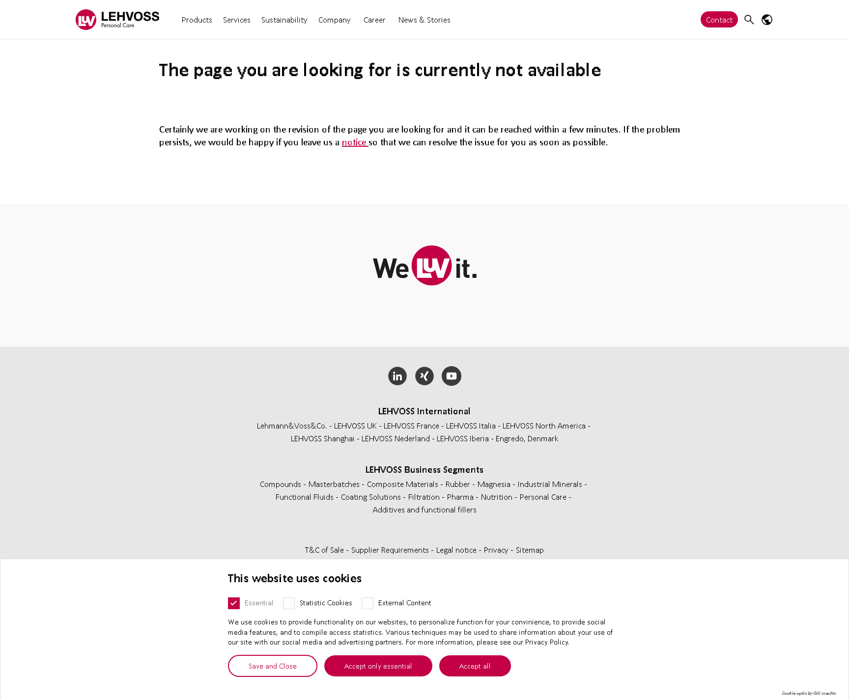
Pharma (461, 496)
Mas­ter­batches (335, 483)
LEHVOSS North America (544, 425)
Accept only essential (378, 665)
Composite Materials (403, 483)
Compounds (281, 483)
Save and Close (273, 665)
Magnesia (495, 483)
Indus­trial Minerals (551, 483)
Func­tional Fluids (306, 496)
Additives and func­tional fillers (425, 509)
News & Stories (424, 19)
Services (237, 19)
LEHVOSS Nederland (396, 438)
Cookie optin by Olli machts (809, 693)
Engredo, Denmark (527, 438)
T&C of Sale (325, 549)
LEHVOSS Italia (471, 425)
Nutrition (497, 496)
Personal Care (544, 496)
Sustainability (284, 19)
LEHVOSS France (411, 425)
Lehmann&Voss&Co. (292, 425)
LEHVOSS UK (355, 425)
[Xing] (424, 376)
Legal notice (457, 549)
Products (197, 19)
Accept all (475, 665)
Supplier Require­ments (391, 549)
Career (375, 19)
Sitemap (530, 549)
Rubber (459, 483)
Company (334, 19)
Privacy (497, 549)
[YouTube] (451, 376)
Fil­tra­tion (425, 496)
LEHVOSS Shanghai (323, 438)
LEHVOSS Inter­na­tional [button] (424, 410)
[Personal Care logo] (117, 19)
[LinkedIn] (397, 376)
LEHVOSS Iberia (463, 438)
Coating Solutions (372, 496)
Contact (719, 19)
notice (355, 141)
